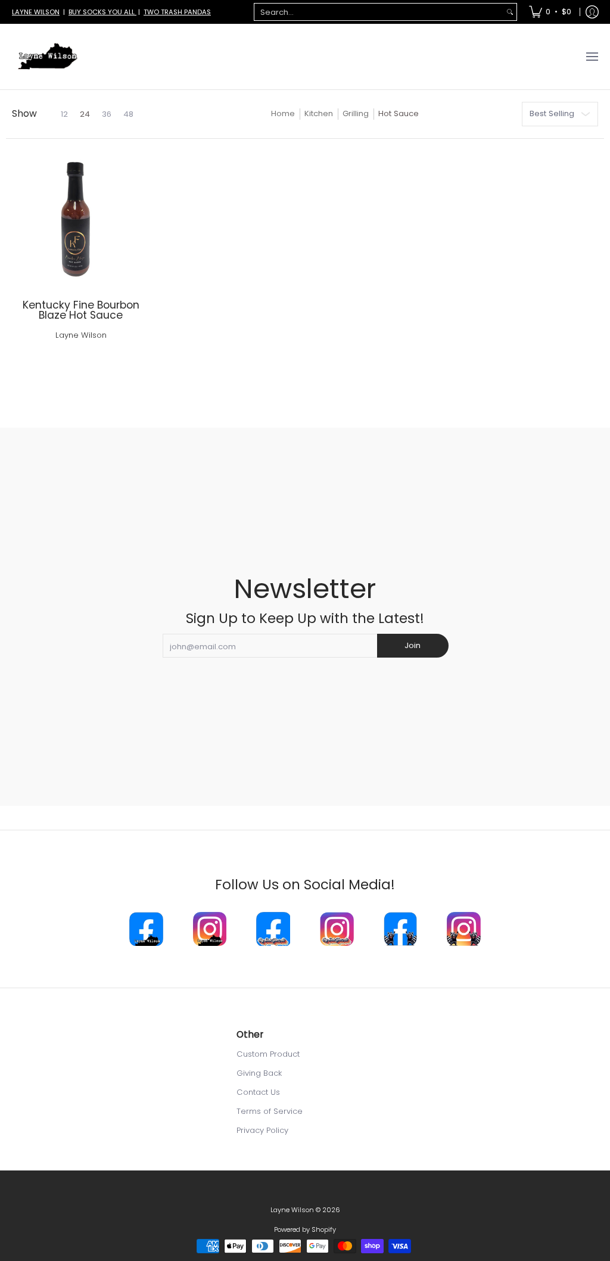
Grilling (356, 113)
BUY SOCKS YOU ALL (102, 12)
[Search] (509, 12)
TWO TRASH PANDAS (177, 12)
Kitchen (318, 113)
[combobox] (378, 12)
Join (412, 645)
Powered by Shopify (305, 1229)
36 (106, 114)
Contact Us (258, 1092)
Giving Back (259, 1073)
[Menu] (591, 56)
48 (128, 114)
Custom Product (268, 1054)
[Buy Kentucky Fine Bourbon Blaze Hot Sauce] (81, 219)
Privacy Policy (262, 1130)
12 (64, 114)
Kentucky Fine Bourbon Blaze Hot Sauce (81, 310)
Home (283, 113)
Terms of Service (269, 1111)
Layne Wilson (81, 335)
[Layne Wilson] (47, 56)
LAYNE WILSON (36, 12)
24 (85, 114)
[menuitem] (550, 12)
